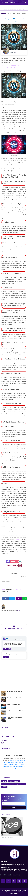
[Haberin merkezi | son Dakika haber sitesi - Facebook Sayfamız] (3, 881)
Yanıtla (5, 648)
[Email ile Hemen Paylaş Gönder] (19, 598)
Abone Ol (14, 807)
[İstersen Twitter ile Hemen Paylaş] (12, 598)
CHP (11, 781)
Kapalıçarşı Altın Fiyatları (13, 766)
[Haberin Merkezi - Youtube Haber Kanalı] (24, 881)
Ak (17, 610)
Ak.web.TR (18, 539)
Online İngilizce (18, 871)
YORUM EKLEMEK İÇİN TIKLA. (19, 634)
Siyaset (18, 784)
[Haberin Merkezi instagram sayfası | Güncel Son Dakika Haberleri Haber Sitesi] (19, 881)
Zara (8, 606)
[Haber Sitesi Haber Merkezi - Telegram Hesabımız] (14, 881)
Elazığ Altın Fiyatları (12, 764)
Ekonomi (17, 781)
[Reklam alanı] (14, 9)
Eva (7, 638)
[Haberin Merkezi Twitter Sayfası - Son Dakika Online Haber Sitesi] (8, 881)
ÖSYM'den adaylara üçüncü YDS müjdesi (16, 710)
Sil (10, 648)
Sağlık (11, 784)
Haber (8, 871)
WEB (20, 610)
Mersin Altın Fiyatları (13, 768)
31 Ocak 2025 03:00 (20, 639)
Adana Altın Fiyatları (14, 760)
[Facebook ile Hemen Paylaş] (5, 598)
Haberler (5, 784)
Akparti (4, 781)
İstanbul (5, 786)
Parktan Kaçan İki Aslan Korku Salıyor (15, 691)
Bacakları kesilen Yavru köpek (13, 704)
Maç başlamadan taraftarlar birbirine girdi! (16, 697)
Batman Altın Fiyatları (13, 762)
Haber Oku (3, 871)
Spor (24, 784)
